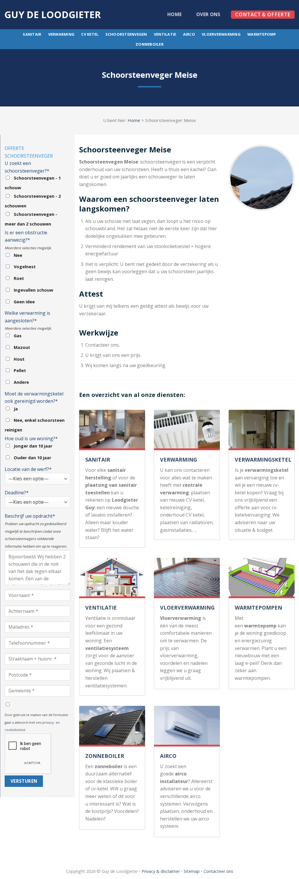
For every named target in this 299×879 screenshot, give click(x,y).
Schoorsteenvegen (126, 34)
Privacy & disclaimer (161, 871)
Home (174, 14)
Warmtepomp (261, 34)
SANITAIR (97, 459)
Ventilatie (165, 34)
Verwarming (61, 34)
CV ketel (89, 34)
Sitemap (192, 871)
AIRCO (168, 755)
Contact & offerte (262, 14)
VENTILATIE (101, 607)
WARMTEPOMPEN (258, 607)
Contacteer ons (218, 871)
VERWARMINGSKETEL (263, 459)
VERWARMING (178, 459)
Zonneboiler (149, 44)
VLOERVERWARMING (187, 607)
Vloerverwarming (221, 34)
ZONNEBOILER (104, 755)
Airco (189, 34)
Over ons (208, 14)
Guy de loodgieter (52, 14)
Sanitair (32, 34)
